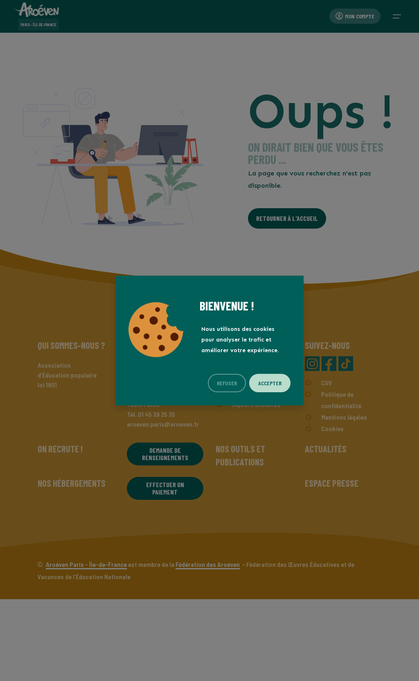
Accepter (270, 383)
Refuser (227, 383)
